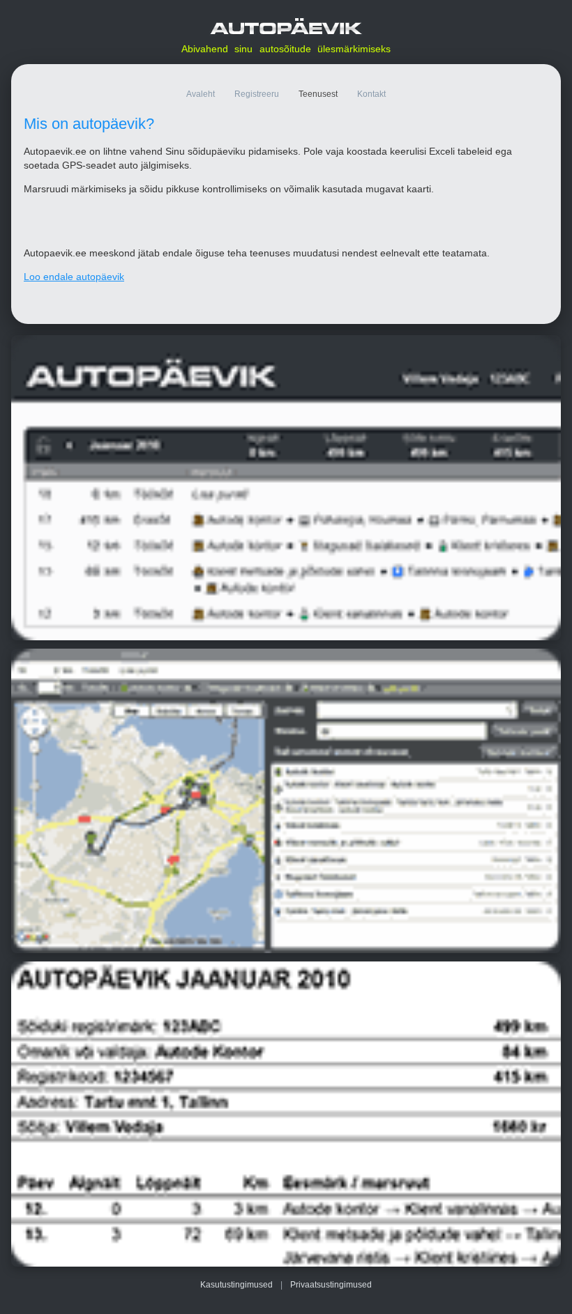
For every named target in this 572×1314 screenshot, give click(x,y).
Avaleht (200, 94)
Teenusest (318, 94)
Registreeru (256, 94)
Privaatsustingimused (331, 1285)
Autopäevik (286, 27)
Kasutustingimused (236, 1285)
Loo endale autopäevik (74, 276)
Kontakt (371, 94)
